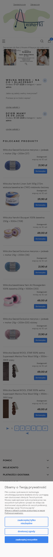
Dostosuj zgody (26, 531)
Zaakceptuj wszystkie (26, 539)
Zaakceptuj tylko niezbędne (27, 522)
